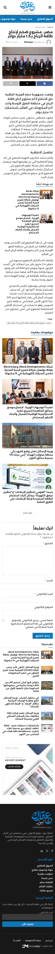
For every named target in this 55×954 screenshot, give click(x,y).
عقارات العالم (46, 886)
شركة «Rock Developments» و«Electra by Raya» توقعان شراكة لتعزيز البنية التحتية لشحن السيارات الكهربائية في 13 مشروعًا (27, 200)
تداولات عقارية (45, 874)
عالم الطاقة (40, 27)
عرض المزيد (27, 513)
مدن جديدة (26, 19)
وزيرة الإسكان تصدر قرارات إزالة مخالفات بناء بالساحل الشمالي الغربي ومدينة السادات (22, 716)
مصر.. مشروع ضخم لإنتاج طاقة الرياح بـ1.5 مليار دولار (29, 323)
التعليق (48, 543)
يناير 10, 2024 (11, 42)
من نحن (49, 940)
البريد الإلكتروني (44, 593)
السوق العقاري (45, 19)
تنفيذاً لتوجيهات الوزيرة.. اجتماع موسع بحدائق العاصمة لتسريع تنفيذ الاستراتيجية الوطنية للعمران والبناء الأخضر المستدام (27, 224)
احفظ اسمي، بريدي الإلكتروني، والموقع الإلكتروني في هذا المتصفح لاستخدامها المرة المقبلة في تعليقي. (32, 623)
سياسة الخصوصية (33, 940)
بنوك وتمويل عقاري (42, 870)
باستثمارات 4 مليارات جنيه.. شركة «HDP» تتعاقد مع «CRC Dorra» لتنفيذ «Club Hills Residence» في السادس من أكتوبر (20, 730)
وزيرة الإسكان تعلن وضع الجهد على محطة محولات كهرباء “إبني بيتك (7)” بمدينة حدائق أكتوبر (31, 454)
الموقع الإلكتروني (43, 607)
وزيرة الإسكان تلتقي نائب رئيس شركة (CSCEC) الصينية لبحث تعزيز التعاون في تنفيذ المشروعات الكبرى (21, 671)
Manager (28, 42)
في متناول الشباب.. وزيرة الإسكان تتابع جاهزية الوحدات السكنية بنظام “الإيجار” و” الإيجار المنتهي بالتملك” (21, 702)
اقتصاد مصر (46, 882)
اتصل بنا (17, 940)
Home (50, 27)
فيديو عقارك (46, 890)
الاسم (49, 580)
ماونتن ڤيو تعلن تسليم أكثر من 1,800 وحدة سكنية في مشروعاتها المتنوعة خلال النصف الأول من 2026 (21, 686)
